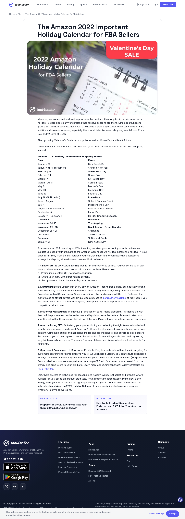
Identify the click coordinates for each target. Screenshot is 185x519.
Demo (57, 4)
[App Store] (16, 467)
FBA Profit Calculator (98, 476)
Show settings (156, 513)
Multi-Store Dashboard (69, 457)
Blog (20, 14)
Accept (172, 513)
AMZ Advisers (45, 368)
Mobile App (93, 449)
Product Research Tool (69, 472)
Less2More (118, 4)
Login (155, 4)
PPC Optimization (66, 452)
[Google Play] (16, 477)
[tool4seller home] (19, 4)
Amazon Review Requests (70, 462)
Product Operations (67, 467)
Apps (82, 4)
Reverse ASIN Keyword (99, 471)
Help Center (132, 466)
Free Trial (168, 4)
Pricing (70, 4)
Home (12, 14)
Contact (161, 452)
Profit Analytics (65, 447)
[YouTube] (15, 486)
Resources (99, 4)
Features (41, 4)
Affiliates (162, 457)
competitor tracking (114, 297)
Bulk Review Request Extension (103, 459)
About (161, 447)
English (143, 4)
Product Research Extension (101, 454)
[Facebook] (23, 486)
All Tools (92, 480)
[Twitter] (6, 486)
